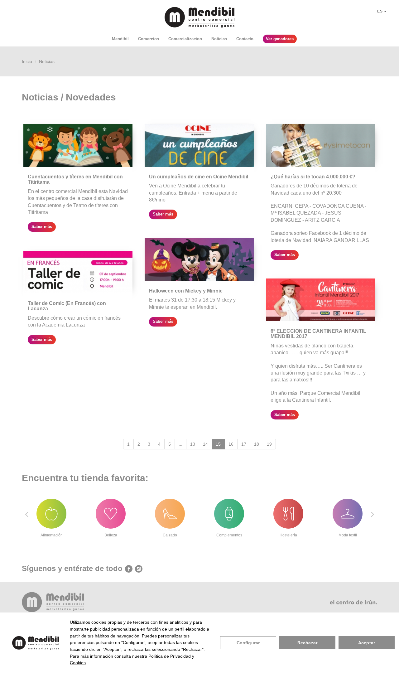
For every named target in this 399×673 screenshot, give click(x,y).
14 (205, 444)
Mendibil (120, 38)
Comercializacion (185, 38)
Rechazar (307, 642)
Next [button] (372, 514)
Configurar (248, 642)
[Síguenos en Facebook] (127, 568)
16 (230, 444)
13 (192, 444)
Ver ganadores (280, 38)
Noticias (219, 38)
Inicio (27, 61)
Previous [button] (26, 514)
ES (380, 11)
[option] (51, 514)
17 (243, 444)
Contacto (244, 38)
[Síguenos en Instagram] (137, 568)
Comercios (148, 38)
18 (256, 444)
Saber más (41, 226)
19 (269, 444)
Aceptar (366, 642)
